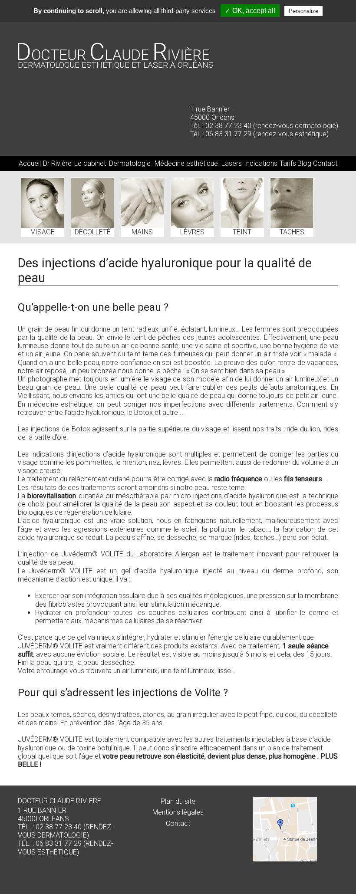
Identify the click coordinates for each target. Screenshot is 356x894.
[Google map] (284, 829)
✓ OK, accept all (250, 10)
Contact (178, 823)
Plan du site (178, 801)
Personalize (303, 11)
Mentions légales (178, 812)
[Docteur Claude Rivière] (113, 57)
